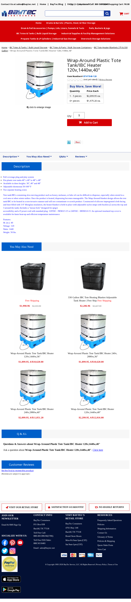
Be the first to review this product (18, 470)
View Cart (101, 549)
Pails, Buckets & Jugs (99, 28)
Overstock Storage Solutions (95, 38)
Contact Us (102, 533)
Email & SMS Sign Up (11, 525)
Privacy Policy (101, 564)
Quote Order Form (105, 545)
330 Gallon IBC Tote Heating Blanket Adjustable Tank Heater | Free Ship (92, 299)
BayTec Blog (56, 4)
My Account (84, 4)
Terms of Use (113, 564)
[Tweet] (69, 143)
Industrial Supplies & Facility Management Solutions (88, 33)
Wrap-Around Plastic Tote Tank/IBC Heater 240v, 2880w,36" (92, 355)
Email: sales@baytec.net (44, 548)
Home (43, 4)
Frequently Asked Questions (109, 520)
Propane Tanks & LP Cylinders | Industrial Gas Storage (48, 38)
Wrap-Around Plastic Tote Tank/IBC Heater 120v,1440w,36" (32, 355)
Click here (98, 450)
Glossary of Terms (105, 537)
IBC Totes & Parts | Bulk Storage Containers (71, 47)
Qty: (69, 115)
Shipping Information (106, 528)
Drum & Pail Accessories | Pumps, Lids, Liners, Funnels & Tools (52, 28)
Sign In (73, 4)
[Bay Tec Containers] (19, 17)
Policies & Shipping (106, 541)
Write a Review (105, 79)
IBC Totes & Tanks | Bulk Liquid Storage (36, 33)
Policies (100, 524)
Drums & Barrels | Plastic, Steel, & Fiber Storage (70, 23)
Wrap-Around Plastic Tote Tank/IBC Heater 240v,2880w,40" (32, 411)
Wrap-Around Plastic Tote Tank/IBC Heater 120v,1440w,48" (92, 411)
